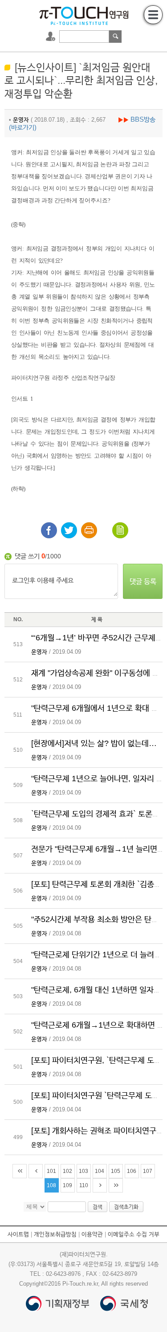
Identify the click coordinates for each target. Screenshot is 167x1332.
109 (67, 1185)
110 (83, 1185)
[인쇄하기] (89, 530)
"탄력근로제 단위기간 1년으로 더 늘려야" (97, 954)
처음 (19, 1171)
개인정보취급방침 (55, 1234)
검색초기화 (126, 1207)
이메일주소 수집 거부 (133, 1234)
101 (51, 1171)
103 (83, 1171)
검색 (115, 36)
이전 (36, 1171)
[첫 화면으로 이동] (84, 15)
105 (115, 1171)
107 (147, 1171)
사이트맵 (18, 1234)
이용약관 (92, 1234)
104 (99, 1171)
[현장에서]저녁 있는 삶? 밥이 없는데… (94, 743)
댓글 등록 (143, 581)
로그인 (51, 36)
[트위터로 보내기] (69, 530)
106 (131, 1171)
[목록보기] (120, 530)
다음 (100, 1185)
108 (51, 1185)
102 (67, 1171)
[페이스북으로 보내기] (49, 530)
